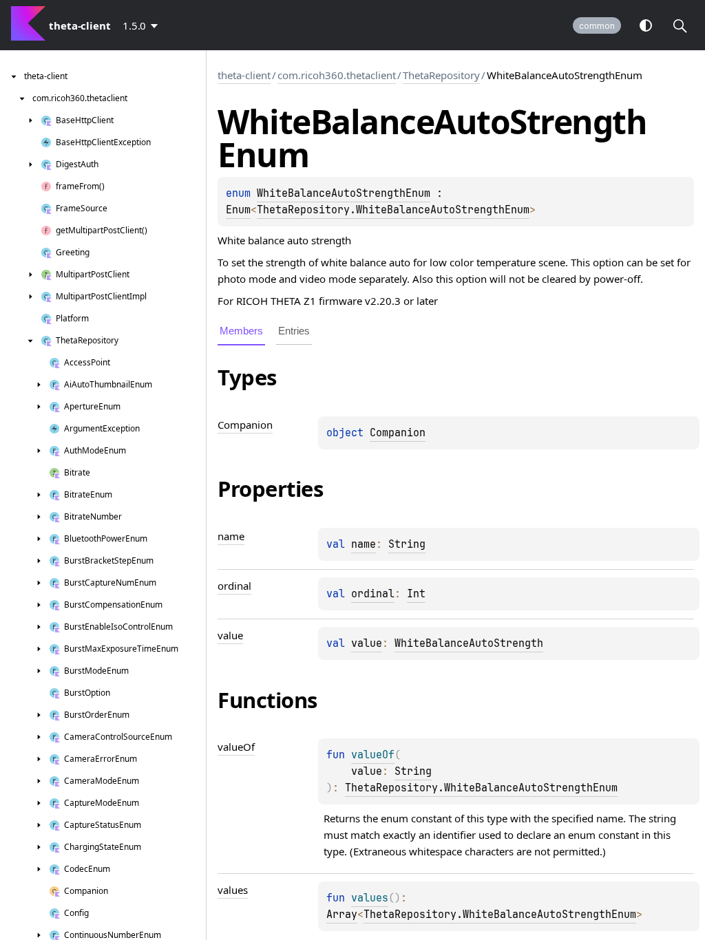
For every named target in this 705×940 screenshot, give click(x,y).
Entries (294, 331)
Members (241, 331)
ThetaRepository (441, 75)
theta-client (244, 75)
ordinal (372, 594)
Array (341, 914)
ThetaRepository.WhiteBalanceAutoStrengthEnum (393, 210)
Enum (238, 210)
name (363, 544)
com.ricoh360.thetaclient (336, 75)
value (366, 643)
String (406, 544)
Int (416, 594)
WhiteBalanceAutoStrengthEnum (343, 193)
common (597, 26)
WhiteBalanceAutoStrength (468, 643)
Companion (397, 433)
